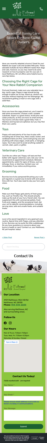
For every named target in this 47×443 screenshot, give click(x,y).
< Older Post (7, 237)
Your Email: (9, 395)
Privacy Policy (41, 438)
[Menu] (4, 8)
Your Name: (9, 385)
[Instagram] (10, 323)
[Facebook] (6, 323)
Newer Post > (39, 237)
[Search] (40, 246)
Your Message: (10, 408)
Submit (23, 426)
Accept (34, 438)
